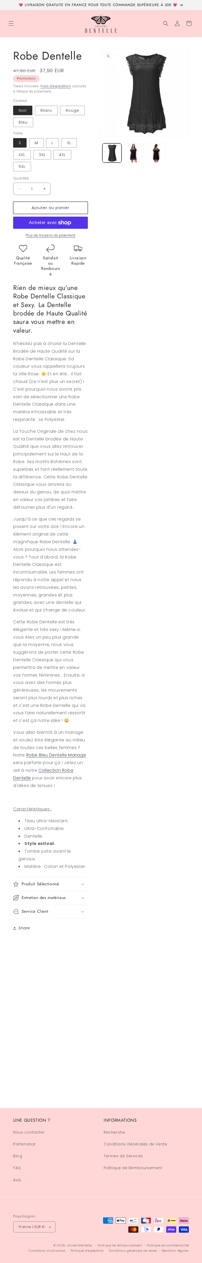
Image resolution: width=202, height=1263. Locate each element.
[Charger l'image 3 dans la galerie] (155, 153)
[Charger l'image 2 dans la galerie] (133, 153)
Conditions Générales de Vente (135, 1144)
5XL (22, 166)
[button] (11, 23)
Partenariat (24, 1144)
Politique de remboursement (120, 1245)
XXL (22, 154)
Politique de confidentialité (168, 1245)
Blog (17, 1156)
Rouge (72, 110)
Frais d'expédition (56, 86)
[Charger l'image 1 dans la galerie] (112, 153)
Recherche (114, 1132)
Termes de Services (123, 1156)
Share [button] (24, 928)
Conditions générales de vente (133, 1251)
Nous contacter (28, 1132)
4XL (62, 154)
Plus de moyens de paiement (50, 235)
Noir (23, 110)
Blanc (46, 110)
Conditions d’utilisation (47, 1251)
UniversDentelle (79, 1245)
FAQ (17, 1167)
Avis (17, 1180)
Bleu (23, 122)
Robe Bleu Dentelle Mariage (56, 755)
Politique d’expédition (87, 1251)
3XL (42, 154)
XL (69, 142)
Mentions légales (175, 1251)
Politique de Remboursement (133, 1167)
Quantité (21, 178)
